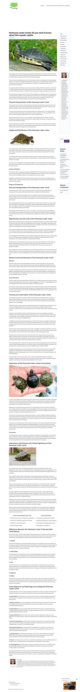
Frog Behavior (13, 682)
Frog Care (62, 42)
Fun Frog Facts (63, 58)
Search (61, 139)
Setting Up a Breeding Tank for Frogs (64, 166)
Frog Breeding (63, 40)
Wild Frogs (62, 65)
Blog (61, 34)
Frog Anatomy (63, 36)
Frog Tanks (62, 54)
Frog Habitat (63, 46)
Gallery (42, 5)
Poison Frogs (63, 61)
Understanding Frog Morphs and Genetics (64, 161)
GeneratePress (20, 689)
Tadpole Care (63, 63)
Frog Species (63, 50)
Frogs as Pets (63, 56)
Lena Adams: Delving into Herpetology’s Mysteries (58, 5)
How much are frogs (14, 684)
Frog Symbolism (63, 52)
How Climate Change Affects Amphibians (63, 155)
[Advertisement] (40, 19)
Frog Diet (62, 44)
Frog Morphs (63, 48)
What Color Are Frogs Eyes (15, 683)
